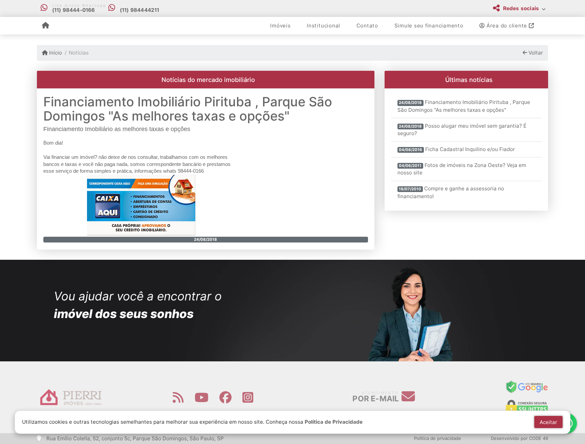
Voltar (535, 52)
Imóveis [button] (280, 25)
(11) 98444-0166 (73, 10)
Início (55, 52)
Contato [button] (367, 25)
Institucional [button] (323, 25)
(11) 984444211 (139, 10)
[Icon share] (178, 397)
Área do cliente (507, 25)
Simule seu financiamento (428, 25)
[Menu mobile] (45, 26)
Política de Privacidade (334, 422)
